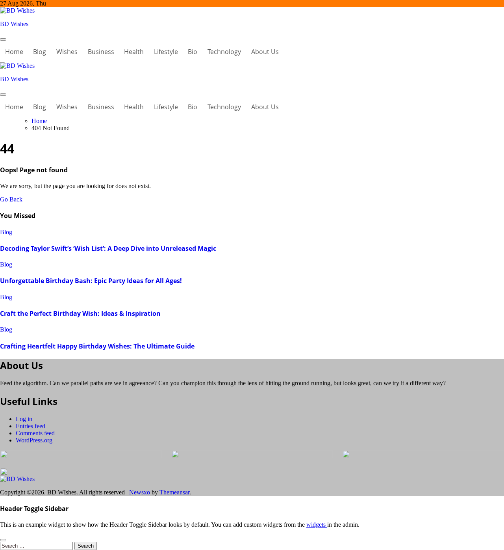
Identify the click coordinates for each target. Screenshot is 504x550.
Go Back (11, 199)
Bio (192, 51)
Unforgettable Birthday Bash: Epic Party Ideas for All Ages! (91, 280)
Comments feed (35, 433)
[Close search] (3, 540)
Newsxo (139, 492)
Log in (24, 419)
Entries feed (30, 426)
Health (134, 51)
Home (14, 51)
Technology (224, 51)
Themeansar (174, 492)
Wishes (67, 51)
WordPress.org (34, 440)
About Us (265, 51)
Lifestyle (166, 51)
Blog (39, 51)
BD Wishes (14, 24)
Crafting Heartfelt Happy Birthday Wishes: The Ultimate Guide (97, 346)
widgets (316, 524)
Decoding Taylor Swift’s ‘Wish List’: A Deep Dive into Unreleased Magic (108, 248)
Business (101, 51)
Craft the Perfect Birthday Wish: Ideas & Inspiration (80, 313)
